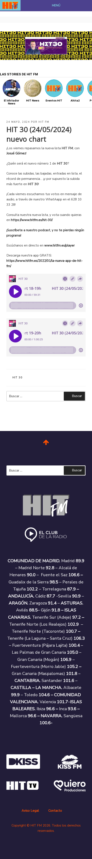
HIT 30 (17, 377)
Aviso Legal (30, 810)
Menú (56, 5)
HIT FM (44, 122)
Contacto (55, 810)
